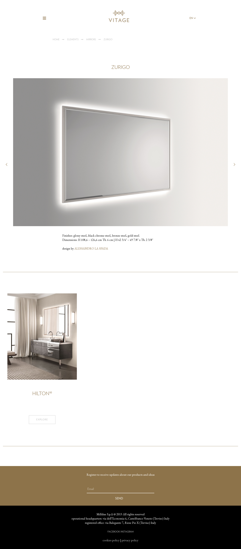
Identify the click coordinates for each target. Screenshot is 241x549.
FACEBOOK (114, 531)
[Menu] (44, 18)
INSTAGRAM (127, 531)
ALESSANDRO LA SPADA (91, 248)
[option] (120, 164)
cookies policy (111, 540)
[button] (6, 164)
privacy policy (130, 540)
